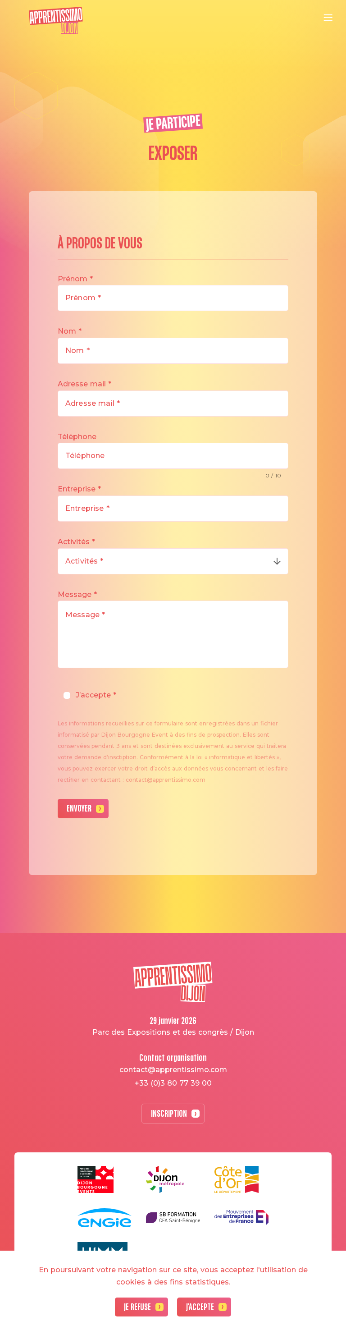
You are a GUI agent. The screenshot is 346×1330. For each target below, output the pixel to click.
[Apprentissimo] (56, 20)
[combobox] (173, 561)
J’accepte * (96, 695)
